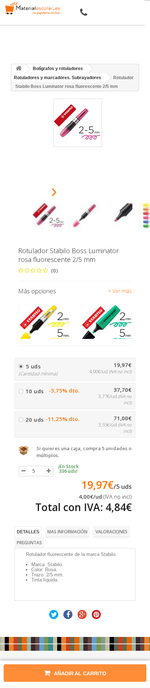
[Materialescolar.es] (31, 8)
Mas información (67, 532)
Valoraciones (111, 532)
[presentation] (35, 193)
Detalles (28, 531)
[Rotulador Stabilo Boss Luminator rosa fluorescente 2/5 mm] (48, 215)
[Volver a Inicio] (18, 68)
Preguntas (29, 543)
